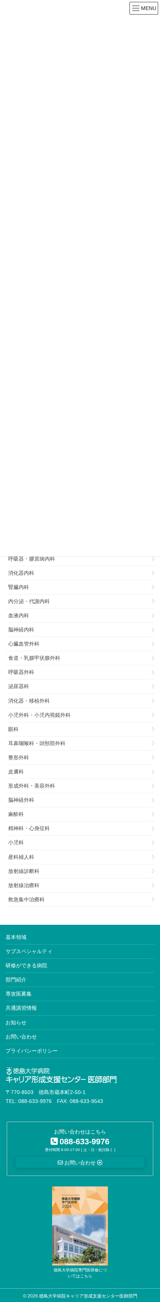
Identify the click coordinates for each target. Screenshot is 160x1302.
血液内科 (18, 615)
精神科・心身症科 (29, 828)
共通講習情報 (21, 1008)
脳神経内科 (21, 630)
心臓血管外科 (23, 644)
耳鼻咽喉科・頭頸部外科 (36, 743)
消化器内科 (21, 573)
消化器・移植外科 (29, 701)
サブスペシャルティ (29, 951)
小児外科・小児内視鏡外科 (39, 715)
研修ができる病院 (26, 965)
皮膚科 (16, 772)
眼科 (13, 729)
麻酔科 (16, 814)
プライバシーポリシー (32, 1051)
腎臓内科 (18, 587)
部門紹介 (16, 980)
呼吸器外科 (21, 672)
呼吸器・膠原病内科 (31, 559)
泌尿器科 (18, 686)
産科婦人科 (21, 857)
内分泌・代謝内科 (29, 601)
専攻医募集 (19, 994)
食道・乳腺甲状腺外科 (34, 658)
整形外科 (18, 757)
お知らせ (16, 1022)
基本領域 (16, 937)
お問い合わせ (21, 1037)
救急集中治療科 (26, 899)
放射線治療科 (23, 885)
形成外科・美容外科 (31, 786)
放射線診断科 (23, 871)
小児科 (16, 842)
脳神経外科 (21, 800)
